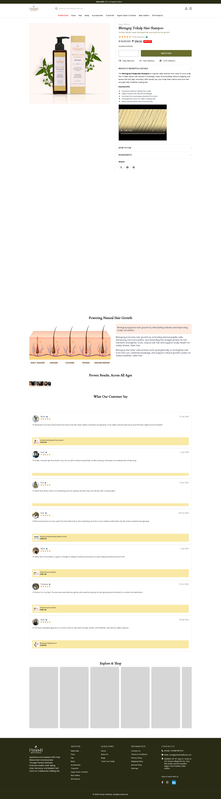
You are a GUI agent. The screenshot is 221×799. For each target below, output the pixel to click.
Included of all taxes (126, 46)
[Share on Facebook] (127, 167)
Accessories (97, 15)
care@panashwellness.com (180, 755)
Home (103, 751)
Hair (80, 15)
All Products (157, 15)
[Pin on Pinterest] (133, 167)
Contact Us (135, 751)
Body (87, 15)
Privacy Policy (136, 758)
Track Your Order (108, 761)
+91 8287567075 (176, 751)
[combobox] (110, 8)
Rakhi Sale (63, 15)
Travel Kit (110, 15)
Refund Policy (136, 765)
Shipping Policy (137, 761)
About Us (104, 754)
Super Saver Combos (126, 15)
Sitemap (134, 768)
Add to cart (166, 53)
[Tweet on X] (121, 167)
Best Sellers (144, 15)
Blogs (103, 758)
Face (73, 15)
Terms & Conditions (139, 754)
